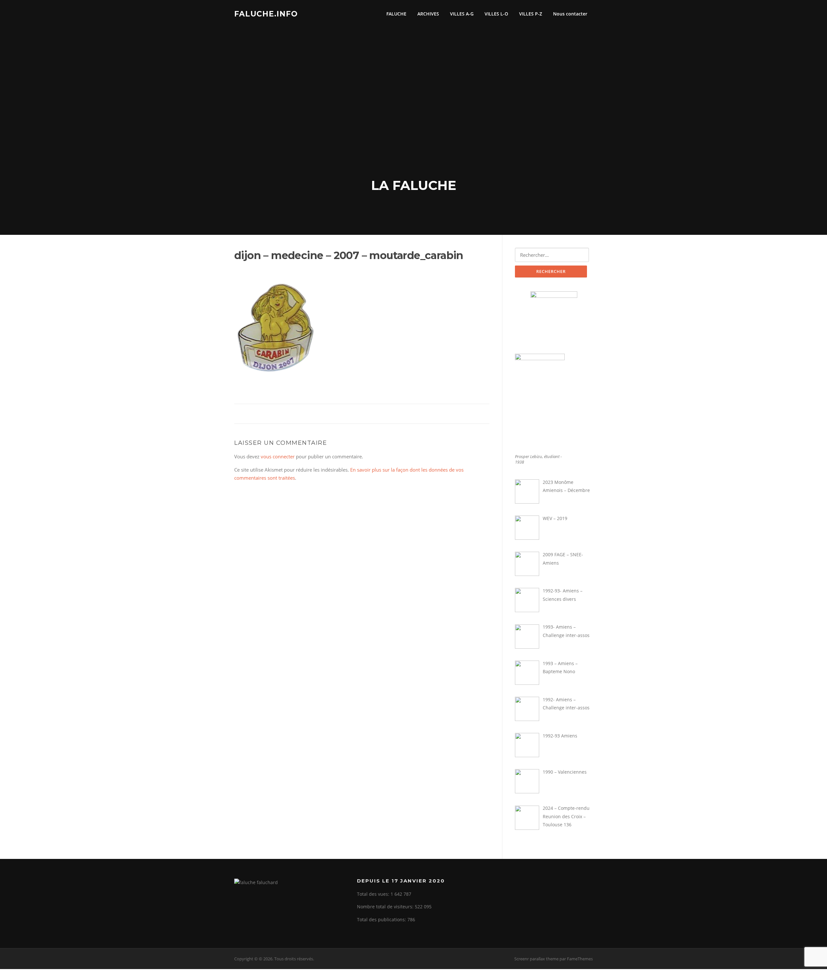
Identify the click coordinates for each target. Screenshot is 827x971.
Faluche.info (266, 13)
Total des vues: (374, 894)
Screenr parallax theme (536, 959)
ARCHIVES (428, 14)
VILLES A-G (462, 14)
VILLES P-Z (530, 14)
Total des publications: (382, 919)
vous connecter (278, 456)
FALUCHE (396, 14)
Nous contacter (570, 14)
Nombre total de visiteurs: (386, 906)
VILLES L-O (496, 14)
